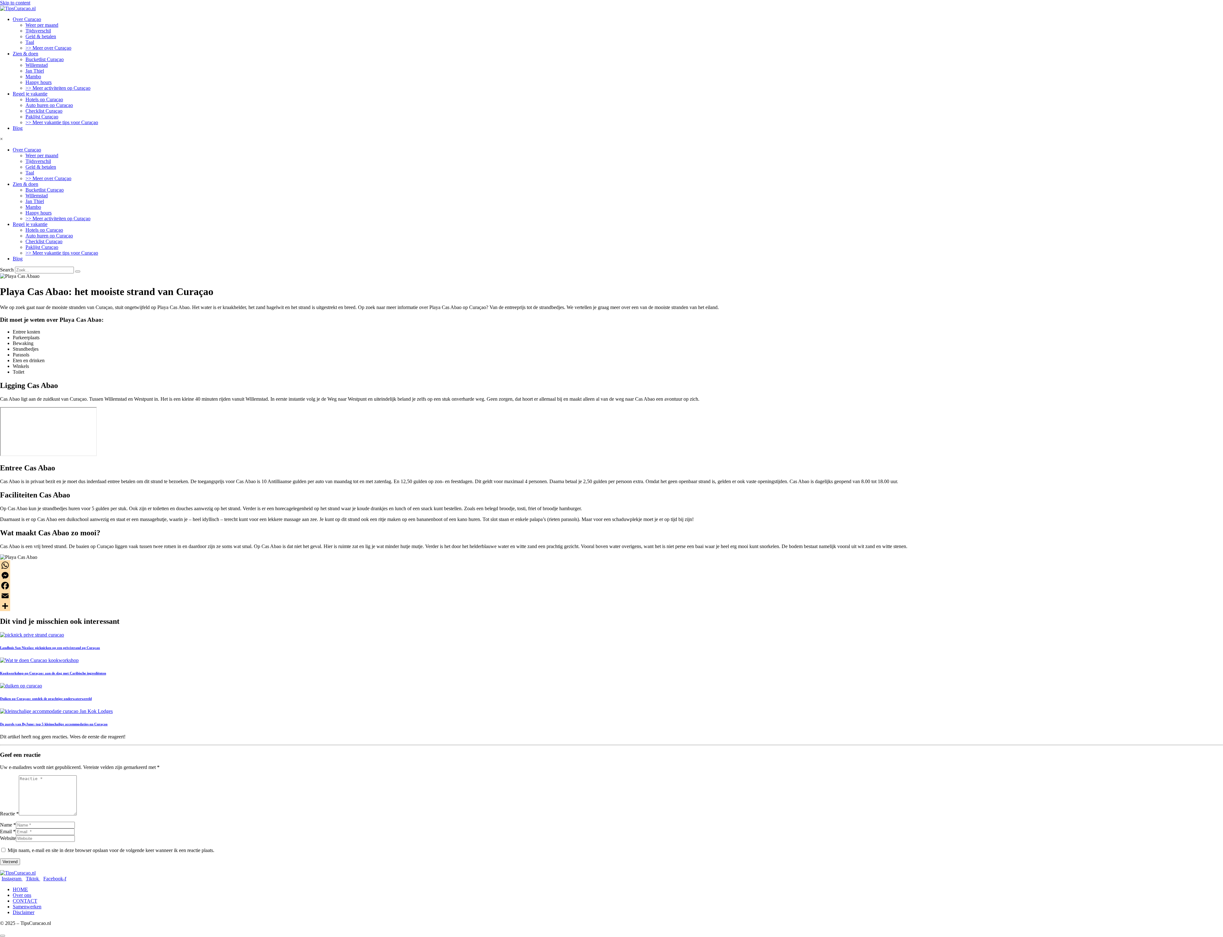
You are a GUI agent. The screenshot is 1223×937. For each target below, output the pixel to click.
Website (8, 838)
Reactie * (9, 813)
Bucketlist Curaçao (44, 59)
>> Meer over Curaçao (48, 48)
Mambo (33, 76)
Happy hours (38, 82)
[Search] (77, 271)
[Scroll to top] (2, 936)
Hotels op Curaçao (44, 99)
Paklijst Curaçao (41, 116)
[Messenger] (611, 575)
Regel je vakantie (30, 93)
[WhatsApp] (611, 565)
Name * (8, 825)
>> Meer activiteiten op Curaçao (57, 88)
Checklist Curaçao (43, 111)
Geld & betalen (40, 36)
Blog (18, 128)
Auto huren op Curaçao (49, 105)
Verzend (10, 861)
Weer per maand (41, 25)
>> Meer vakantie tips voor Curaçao (61, 122)
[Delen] (611, 606)
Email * (8, 831)
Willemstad (36, 65)
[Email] (611, 596)
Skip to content (15, 2)
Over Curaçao (27, 19)
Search (7, 269)
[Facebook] (611, 586)
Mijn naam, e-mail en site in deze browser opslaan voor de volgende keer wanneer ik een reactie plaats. (111, 850)
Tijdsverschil (38, 30)
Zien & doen (25, 53)
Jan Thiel (34, 71)
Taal (29, 42)
